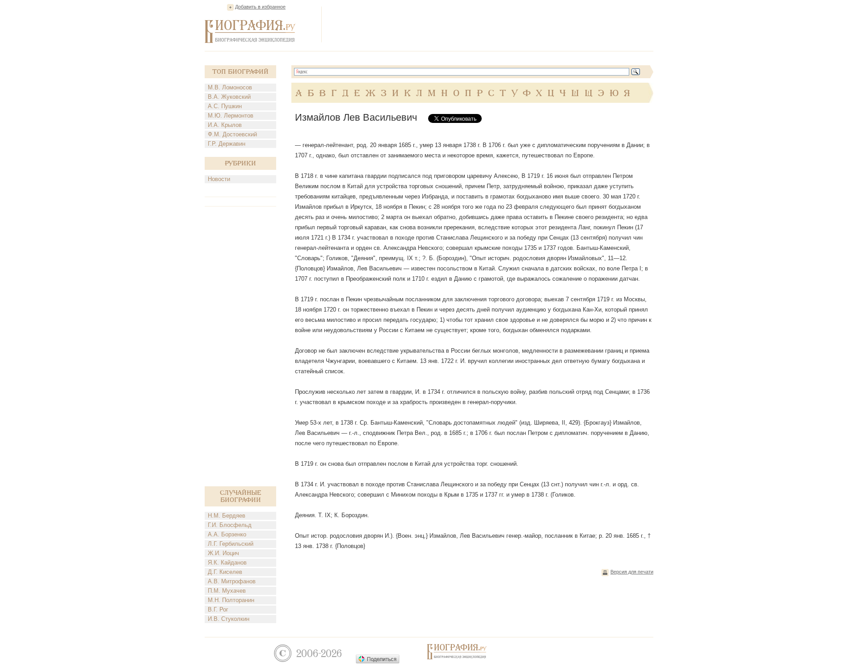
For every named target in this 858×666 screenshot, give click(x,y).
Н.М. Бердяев (226, 515)
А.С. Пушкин (225, 106)
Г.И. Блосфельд (230, 525)
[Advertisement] (490, 24)
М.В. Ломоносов (230, 87)
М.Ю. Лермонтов (230, 115)
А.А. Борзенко (227, 534)
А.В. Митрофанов (232, 581)
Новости (219, 179)
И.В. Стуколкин (228, 618)
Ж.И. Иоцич (223, 553)
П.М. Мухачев (227, 590)
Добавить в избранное (260, 6)
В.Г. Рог (218, 609)
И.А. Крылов (225, 125)
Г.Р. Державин (226, 143)
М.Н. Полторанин (231, 600)
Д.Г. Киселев (225, 572)
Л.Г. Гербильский (230, 543)
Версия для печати (631, 571)
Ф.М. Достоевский (232, 134)
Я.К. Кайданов (227, 562)
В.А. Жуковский (229, 96)
